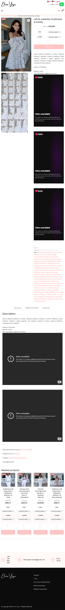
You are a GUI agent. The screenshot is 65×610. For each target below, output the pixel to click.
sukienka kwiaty (45, 281)
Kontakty (36, 575)
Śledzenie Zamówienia (40, 589)
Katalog (14, 16)
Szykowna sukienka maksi (48, 294)
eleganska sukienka (40, 261)
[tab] (17, 308)
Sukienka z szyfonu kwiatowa (49, 290)
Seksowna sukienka (57, 270)
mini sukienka (57, 265)
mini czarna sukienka (46, 265)
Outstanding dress (39, 268)
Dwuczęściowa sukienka (41, 257)
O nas (35, 578)
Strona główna (5, 16)
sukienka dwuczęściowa (53, 274)
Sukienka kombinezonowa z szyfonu (45, 279)
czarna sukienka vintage (49, 254)
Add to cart (49, 47)
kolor (39, 32)
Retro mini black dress (52, 268)
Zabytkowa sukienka (46, 299)
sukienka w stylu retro (40, 288)
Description (17, 308)
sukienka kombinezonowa (54, 277)
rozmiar (39, 37)
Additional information (32, 308)
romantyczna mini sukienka (42, 270)
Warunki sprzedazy (39, 585)
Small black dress (39, 272)
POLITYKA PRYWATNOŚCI (42, 582)
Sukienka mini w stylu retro (42, 283)
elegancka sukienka (55, 259)
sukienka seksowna (43, 285)
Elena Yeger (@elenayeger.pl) (18, 458)
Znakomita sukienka (40, 301)
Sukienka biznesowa (51, 272)
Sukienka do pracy (39, 274)
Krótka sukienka (51, 261)
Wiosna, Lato (54, 250)
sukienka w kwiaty (54, 285)
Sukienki (48, 250)
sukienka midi (54, 281)
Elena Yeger (8, 3)
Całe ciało (42, 250)
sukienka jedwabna (39, 277)
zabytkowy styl (57, 299)
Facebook (17, 453)
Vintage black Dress (52, 296)
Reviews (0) (46, 308)
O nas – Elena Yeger (26, 449)
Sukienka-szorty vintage (41, 292)
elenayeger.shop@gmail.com (34, 560)
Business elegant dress (44, 252)
